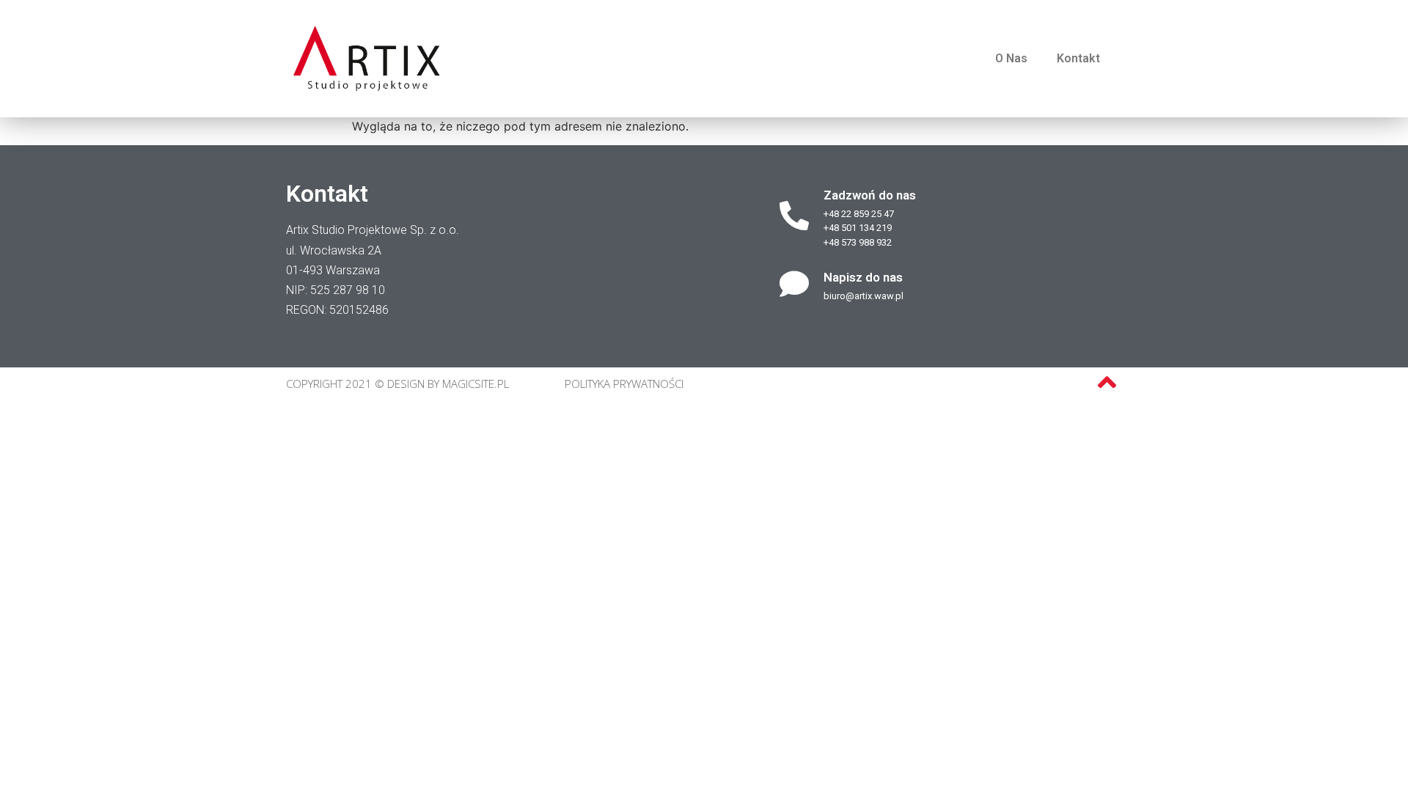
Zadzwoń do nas (870, 195)
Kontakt (1078, 58)
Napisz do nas (863, 277)
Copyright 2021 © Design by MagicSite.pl (397, 383)
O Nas (1011, 58)
